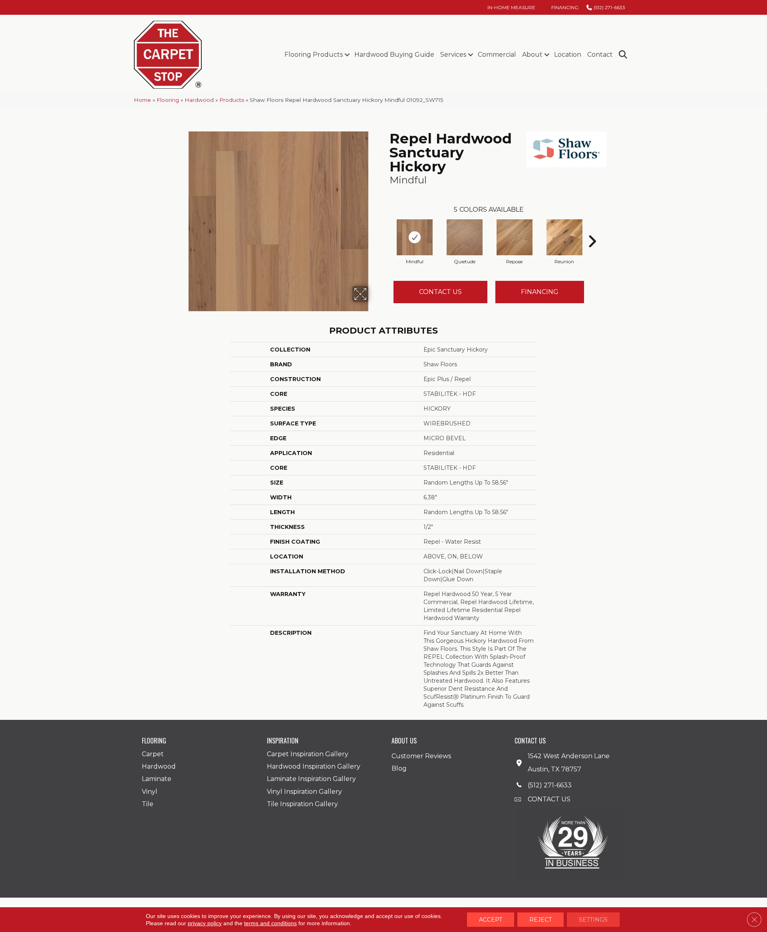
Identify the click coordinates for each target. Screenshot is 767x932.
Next (592, 229)
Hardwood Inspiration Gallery (313, 766)
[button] (347, 55)
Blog (399, 768)
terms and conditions (270, 923)
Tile (147, 804)
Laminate (156, 779)
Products (231, 100)
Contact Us (440, 292)
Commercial (497, 54)
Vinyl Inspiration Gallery (304, 791)
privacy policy (205, 923)
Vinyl (149, 791)
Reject (540, 919)
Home (142, 100)
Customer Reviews (421, 756)
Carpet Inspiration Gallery (307, 754)
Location (567, 54)
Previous (385, 229)
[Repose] (515, 237)
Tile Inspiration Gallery (302, 804)
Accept (490, 919)
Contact (600, 54)
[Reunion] (564, 237)
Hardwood (199, 100)
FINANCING (539, 292)
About (532, 54)
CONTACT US (549, 799)
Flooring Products (313, 54)
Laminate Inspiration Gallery (311, 779)
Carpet (153, 754)
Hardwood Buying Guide (394, 54)
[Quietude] (465, 237)
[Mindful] (415, 237)
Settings (593, 919)
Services (453, 54)
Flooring (168, 100)
